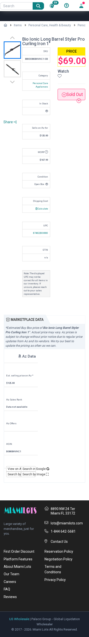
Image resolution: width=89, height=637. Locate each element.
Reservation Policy (58, 551)
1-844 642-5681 (63, 531)
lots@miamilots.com (67, 523)
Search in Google (29, 469)
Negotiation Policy (58, 559)
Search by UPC (14, 474)
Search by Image (29, 474)
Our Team (11, 574)
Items (18, 25)
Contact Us (59, 542)
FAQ (7, 589)
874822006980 (40, 233)
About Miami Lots (17, 567)
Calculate (42, 208)
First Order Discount (19, 551)
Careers (10, 582)
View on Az (14, 469)
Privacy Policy (55, 580)
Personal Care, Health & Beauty (49, 25)
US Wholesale (19, 619)
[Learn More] (66, 5)
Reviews (10, 597)
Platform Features (18, 559)
